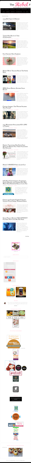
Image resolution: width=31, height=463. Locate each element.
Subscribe (9, 269)
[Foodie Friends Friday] (16, 432)
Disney (4, 11)
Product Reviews (24, 9)
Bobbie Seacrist (22, 460)
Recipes (2, 9)
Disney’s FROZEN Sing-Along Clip (14, 165)
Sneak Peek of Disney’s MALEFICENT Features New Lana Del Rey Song (15, 218)
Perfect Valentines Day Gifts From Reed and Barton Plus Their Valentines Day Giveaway (15, 146)
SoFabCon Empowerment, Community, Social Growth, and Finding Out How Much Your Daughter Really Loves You (15, 182)
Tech (29, 9)
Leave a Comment (16, 91)
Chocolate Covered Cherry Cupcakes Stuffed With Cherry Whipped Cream (15, 200)
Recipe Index (7, 9)
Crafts (27, 11)
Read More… (15, 305)
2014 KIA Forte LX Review (11, 19)
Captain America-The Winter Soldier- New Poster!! (15, 107)
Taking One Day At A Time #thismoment (11, 36)
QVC (24, 11)
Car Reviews (13, 11)
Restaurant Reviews (19, 11)
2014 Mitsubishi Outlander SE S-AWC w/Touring (15, 125)
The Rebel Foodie (15, 5)
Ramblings (7, 11)
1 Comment (15, 185)
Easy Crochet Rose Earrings (12, 54)
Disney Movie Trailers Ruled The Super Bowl (15, 71)
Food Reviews (12, 9)
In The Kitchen (18, 9)
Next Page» (27, 236)
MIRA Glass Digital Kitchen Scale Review (14, 89)
